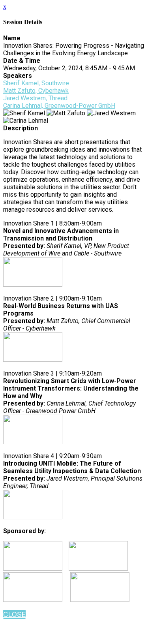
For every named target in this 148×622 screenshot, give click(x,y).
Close (14, 614)
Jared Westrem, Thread (35, 98)
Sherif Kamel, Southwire (36, 83)
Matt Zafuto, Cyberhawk (36, 90)
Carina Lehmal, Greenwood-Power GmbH (59, 105)
